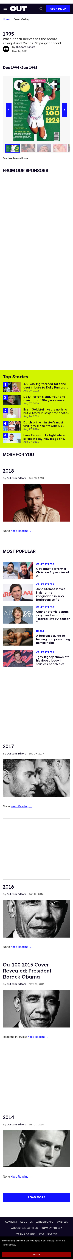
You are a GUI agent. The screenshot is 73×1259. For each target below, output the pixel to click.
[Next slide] (64, 109)
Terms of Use (9, 1245)
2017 (8, 746)
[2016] (36, 918)
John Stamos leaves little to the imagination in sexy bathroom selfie (50, 594)
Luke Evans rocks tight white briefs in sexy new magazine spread (44, 438)
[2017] (36, 778)
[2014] (36, 1148)
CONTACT (11, 1221)
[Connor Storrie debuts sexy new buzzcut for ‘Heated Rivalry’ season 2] (18, 614)
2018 (8, 471)
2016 (8, 887)
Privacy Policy (54, 1240)
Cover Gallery (22, 19)
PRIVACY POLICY (51, 1228)
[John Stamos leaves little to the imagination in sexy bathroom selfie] (18, 592)
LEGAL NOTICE (47, 1234)
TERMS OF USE (25, 1234)
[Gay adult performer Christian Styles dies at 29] (18, 570)
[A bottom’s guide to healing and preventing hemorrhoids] (18, 636)
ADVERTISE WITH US (24, 1228)
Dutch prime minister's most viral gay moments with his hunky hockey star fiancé (43, 426)
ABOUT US (26, 1221)
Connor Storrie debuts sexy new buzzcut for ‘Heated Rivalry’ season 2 (53, 617)
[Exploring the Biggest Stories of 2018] (36, 502)
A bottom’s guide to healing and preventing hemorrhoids (53, 639)
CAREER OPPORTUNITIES (52, 1221)
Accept (36, 1254)
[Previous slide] (8, 109)
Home (6, 19)
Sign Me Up (58, 8)
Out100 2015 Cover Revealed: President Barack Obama (27, 971)
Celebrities (45, 564)
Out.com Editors (25, 47)
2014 (8, 1117)
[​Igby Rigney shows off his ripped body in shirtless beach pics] (18, 658)
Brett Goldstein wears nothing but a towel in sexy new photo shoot (45, 413)
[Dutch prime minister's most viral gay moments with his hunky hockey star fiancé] (12, 425)
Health (41, 631)
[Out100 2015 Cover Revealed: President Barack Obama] (36, 1008)
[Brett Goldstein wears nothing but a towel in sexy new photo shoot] (12, 412)
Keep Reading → (21, 531)
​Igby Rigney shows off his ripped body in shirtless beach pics (52, 660)
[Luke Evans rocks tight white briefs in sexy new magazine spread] (12, 438)
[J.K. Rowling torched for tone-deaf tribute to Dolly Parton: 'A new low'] (12, 387)
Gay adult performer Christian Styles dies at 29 (52, 572)
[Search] (41, 9)
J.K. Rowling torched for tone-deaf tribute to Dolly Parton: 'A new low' (45, 387)
